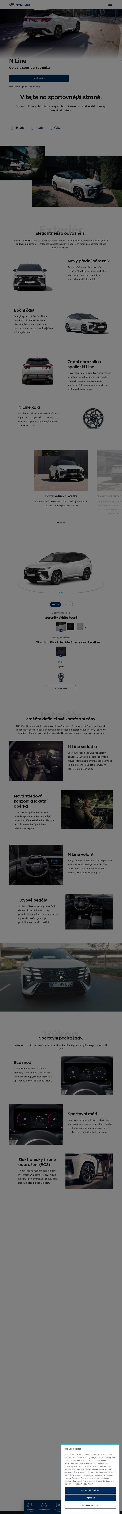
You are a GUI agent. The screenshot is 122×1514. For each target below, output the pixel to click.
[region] (90, 1479)
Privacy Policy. (86, 1484)
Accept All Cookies (90, 1490)
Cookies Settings (90, 1505)
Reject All (90, 1498)
